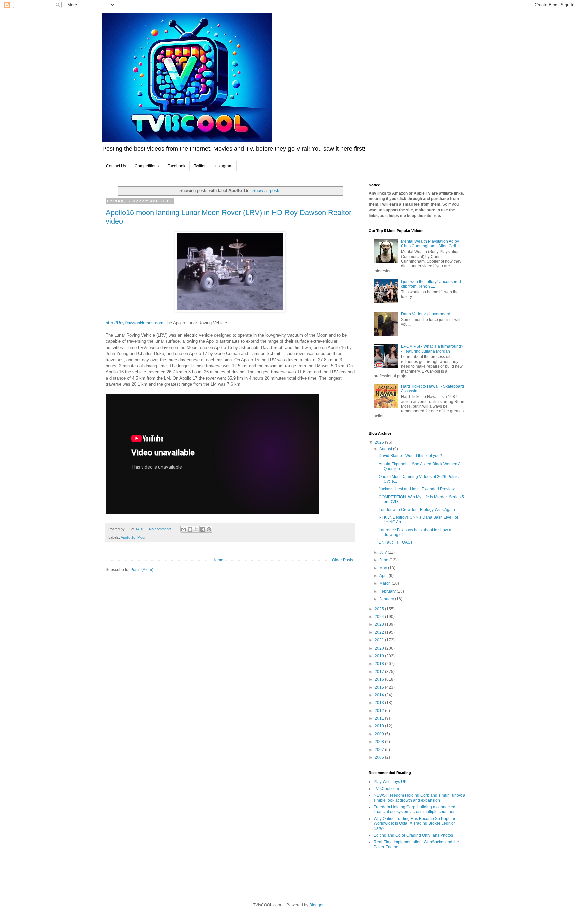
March (385, 583)
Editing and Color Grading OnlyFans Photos (413, 835)
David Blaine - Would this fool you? (410, 455)
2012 (380, 710)
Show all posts (266, 190)
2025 (380, 609)
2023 (380, 624)
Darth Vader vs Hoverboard (425, 314)
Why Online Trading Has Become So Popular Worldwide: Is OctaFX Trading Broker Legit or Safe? (414, 823)
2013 (380, 702)
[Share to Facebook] (202, 529)
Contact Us (116, 166)
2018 (380, 663)
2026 (380, 442)
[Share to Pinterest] (209, 529)
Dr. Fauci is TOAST (396, 542)
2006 (380, 757)
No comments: (161, 529)
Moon (141, 537)
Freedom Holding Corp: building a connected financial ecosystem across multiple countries (414, 809)
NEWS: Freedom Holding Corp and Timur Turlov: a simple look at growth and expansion (419, 797)
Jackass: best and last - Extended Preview (417, 489)
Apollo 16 (128, 537)
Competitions (147, 166)
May (383, 568)
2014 (380, 695)
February (388, 591)
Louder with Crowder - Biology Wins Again (417, 509)
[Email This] (183, 529)
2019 (380, 656)
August (386, 449)
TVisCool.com (386, 788)
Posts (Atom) (141, 569)
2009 (380, 734)
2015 (380, 687)
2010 (380, 726)
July (383, 552)
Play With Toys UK (390, 781)
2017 (380, 671)
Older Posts (342, 560)
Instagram (223, 166)
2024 (380, 616)
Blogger (316, 905)
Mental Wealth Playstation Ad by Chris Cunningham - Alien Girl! (430, 243)
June (384, 560)
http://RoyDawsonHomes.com (134, 322)
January (387, 599)
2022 (380, 632)
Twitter (200, 166)
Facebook (176, 166)
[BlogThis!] (190, 529)
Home (217, 560)
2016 (380, 679)
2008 (380, 741)
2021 (380, 640)
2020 (380, 648)
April (384, 575)
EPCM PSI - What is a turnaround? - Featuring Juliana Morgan (432, 348)
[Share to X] (196, 529)
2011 (380, 718)
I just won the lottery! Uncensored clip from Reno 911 (431, 284)
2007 (380, 749)
